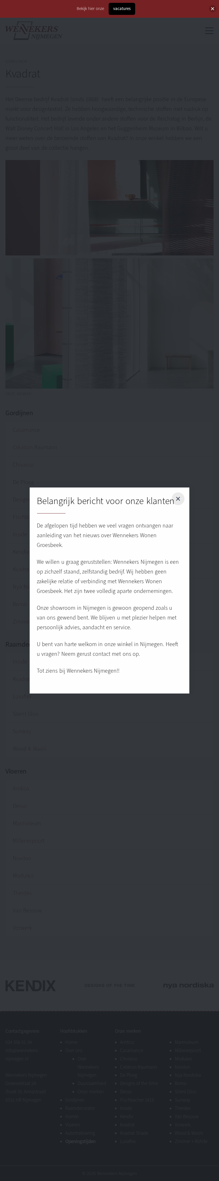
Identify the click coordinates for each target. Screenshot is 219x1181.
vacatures (122, 8)
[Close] (178, 498)
